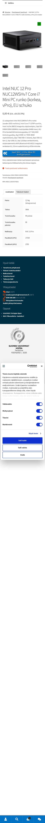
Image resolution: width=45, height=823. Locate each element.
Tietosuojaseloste (10, 282)
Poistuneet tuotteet (19, 12)
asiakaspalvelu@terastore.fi (17, 295)
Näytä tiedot (33, 433)
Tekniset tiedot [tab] (22, 192)
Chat (8, 292)
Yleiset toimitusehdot (12, 270)
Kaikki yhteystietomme (12, 303)
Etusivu (7, 12)
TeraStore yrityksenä (11, 268)
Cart (26, 817)
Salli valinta (22, 448)
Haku (16, 819)
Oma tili (5, 819)
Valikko (11, 3)
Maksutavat (8, 273)
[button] (39, 24)
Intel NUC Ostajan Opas (12, 313)
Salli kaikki (22, 440)
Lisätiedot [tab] (10, 192)
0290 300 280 (10, 297)
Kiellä (22, 455)
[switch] (39, 411)
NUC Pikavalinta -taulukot (13, 316)
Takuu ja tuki (8, 279)
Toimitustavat (9, 276)
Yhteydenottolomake (14, 300)
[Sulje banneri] (41, 366)
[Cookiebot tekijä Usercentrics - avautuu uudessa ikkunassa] (28, 366)
